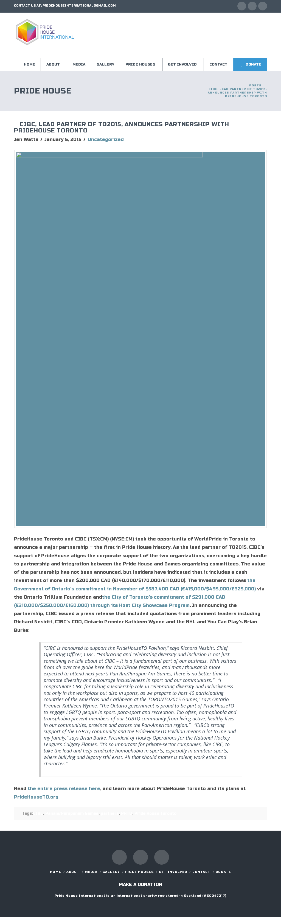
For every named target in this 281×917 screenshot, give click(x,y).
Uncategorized (106, 139)
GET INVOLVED (173, 872)
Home (55, 872)
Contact (201, 872)
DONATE (223, 872)
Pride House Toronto (155, 813)
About (73, 872)
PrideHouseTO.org (36, 797)
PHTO (126, 813)
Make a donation (140, 884)
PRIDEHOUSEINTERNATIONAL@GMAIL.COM (79, 5)
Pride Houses (139, 872)
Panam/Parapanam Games (72, 813)
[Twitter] (252, 6)
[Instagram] (262, 6)
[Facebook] (241, 6)
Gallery (111, 872)
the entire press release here (64, 788)
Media (91, 872)
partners (110, 813)
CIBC (38, 813)
